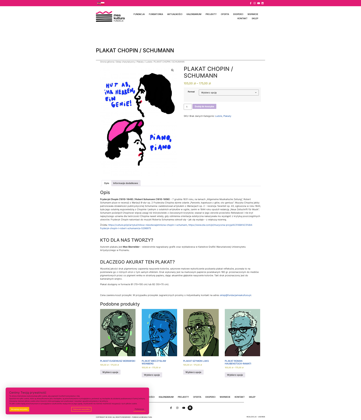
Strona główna (107, 62)
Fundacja (139, 14)
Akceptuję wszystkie (19, 409)
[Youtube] (258, 3)
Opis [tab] (106, 183)
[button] (172, 70)
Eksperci (238, 14)
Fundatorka (156, 14)
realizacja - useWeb (256, 417)
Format (191, 92)
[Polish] (103, 3)
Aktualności (174, 14)
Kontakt (242, 18)
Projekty (211, 14)
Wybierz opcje (110, 372)
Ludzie (149, 62)
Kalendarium (194, 14)
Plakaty (140, 62)
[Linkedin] (262, 3)
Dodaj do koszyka (204, 106)
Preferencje (139, 409)
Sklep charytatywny (125, 62)
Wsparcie (252, 14)
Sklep (255, 18)
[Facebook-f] (250, 3)
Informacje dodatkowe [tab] (125, 183)
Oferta (225, 14)
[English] (99, 3)
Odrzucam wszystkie (81, 409)
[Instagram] (254, 3)
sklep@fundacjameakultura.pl (235, 295)
